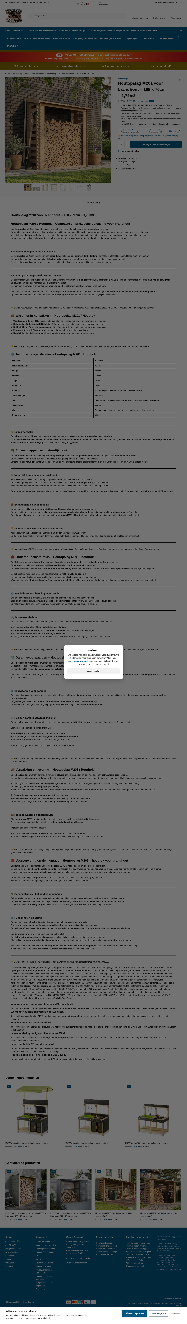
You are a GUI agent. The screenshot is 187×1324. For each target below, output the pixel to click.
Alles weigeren (158, 1313)
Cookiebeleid (44, 1318)
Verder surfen (93, 671)
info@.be (77, 661)
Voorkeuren (175, 1313)
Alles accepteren (134, 1313)
